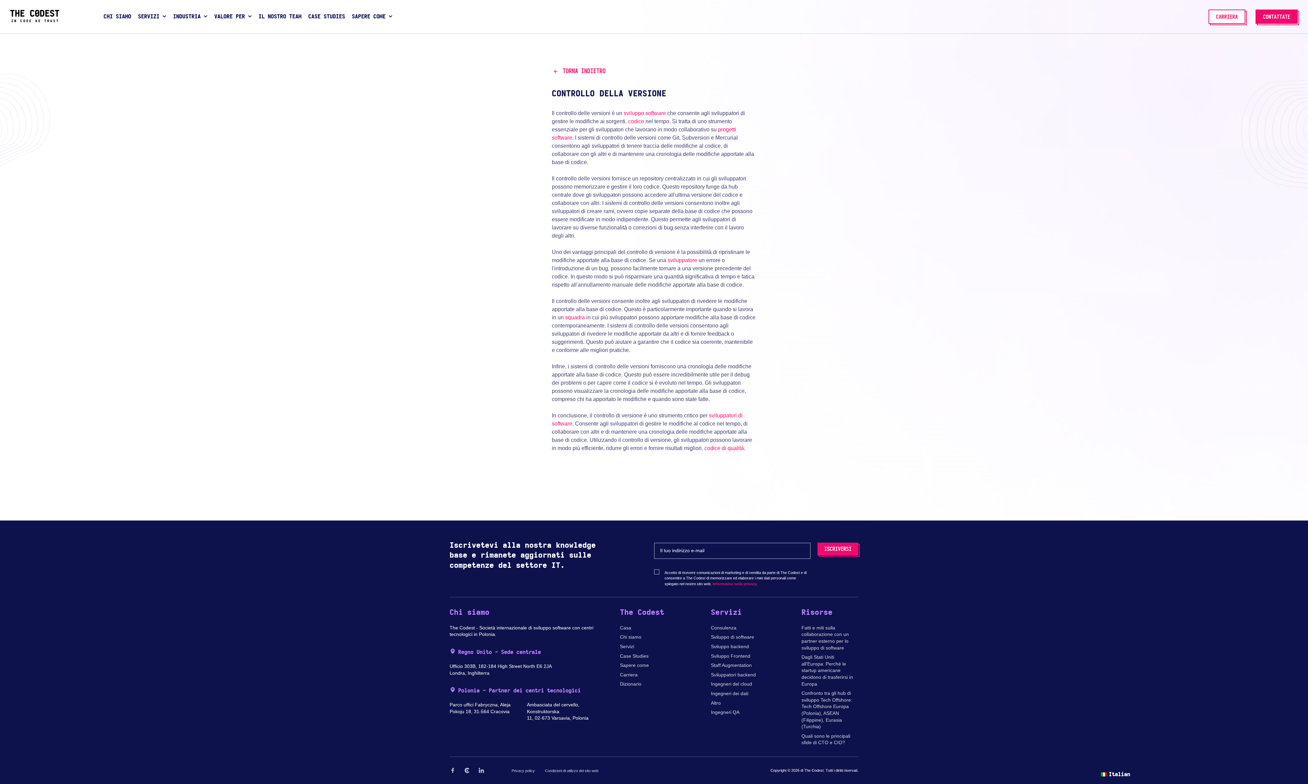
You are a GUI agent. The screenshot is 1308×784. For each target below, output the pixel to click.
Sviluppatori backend (733, 674)
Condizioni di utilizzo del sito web (571, 771)
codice (636, 121)
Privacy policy (523, 771)
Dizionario (630, 684)
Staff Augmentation (731, 665)
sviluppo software (645, 113)
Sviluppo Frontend (730, 656)
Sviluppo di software (732, 637)
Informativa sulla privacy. (735, 584)
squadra (575, 317)
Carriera (629, 674)
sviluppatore (682, 260)
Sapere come (634, 665)
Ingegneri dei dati (729, 693)
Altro (716, 703)
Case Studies (634, 656)
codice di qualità (724, 448)
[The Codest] (34, 20)
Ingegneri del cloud (731, 684)
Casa (625, 627)
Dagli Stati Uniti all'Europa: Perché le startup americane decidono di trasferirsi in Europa (827, 670)
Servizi (627, 646)
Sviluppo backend (730, 646)
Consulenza (723, 627)
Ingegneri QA (725, 712)
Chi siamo (630, 637)
